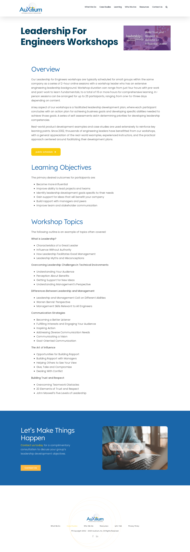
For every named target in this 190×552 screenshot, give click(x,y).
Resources (104, 526)
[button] (166, 7)
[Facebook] (93, 536)
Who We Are (88, 526)
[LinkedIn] (97, 536)
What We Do (55, 526)
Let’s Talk (118, 526)
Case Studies (72, 526)
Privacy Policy (133, 526)
